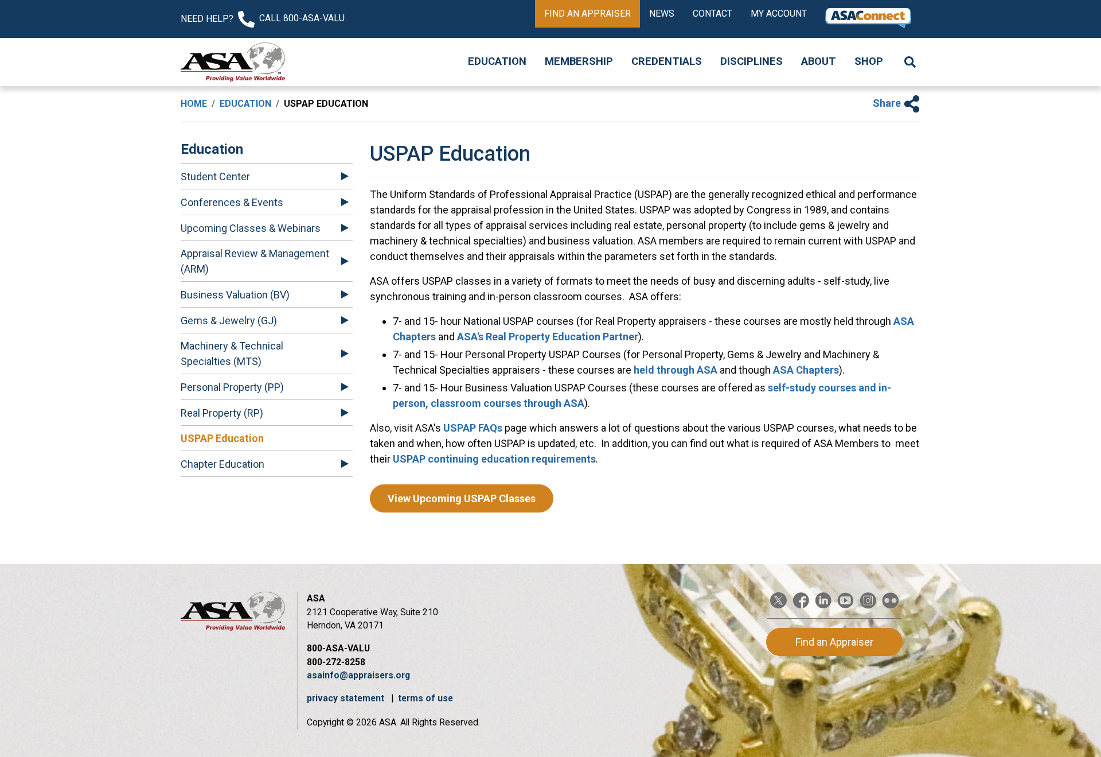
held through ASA (675, 370)
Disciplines (751, 61)
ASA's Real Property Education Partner (547, 337)
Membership (579, 61)
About (818, 61)
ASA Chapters (806, 370)
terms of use (425, 698)
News (661, 13)
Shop (868, 61)
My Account (779, 13)
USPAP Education (222, 438)
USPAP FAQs (472, 428)
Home (194, 103)
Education (497, 61)
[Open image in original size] (233, 61)
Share (888, 103)
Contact (712, 13)
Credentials (666, 61)
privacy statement (346, 698)
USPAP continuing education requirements (494, 459)
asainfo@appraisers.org (358, 675)
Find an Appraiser (587, 13)
